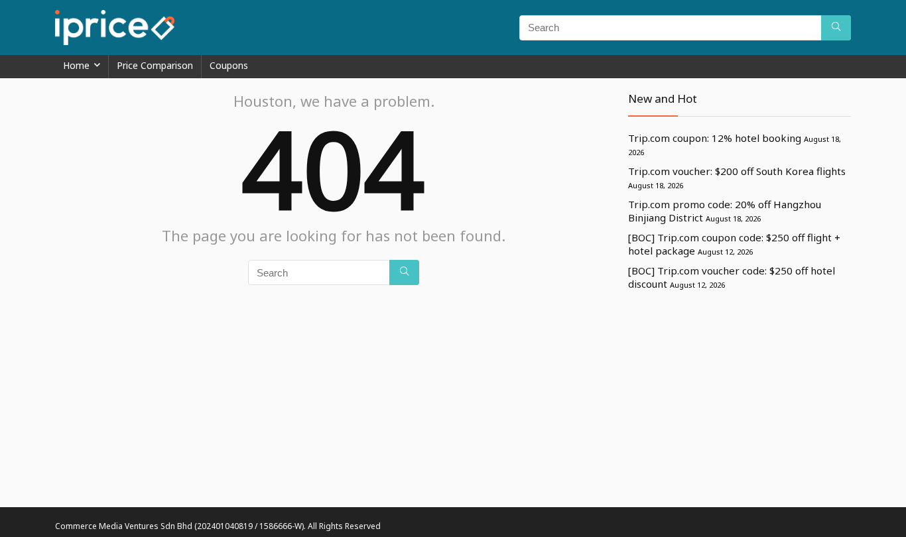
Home (76, 65)
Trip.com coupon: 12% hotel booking (714, 138)
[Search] (836, 27)
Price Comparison (155, 65)
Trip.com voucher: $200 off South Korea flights (737, 171)
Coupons (229, 65)
